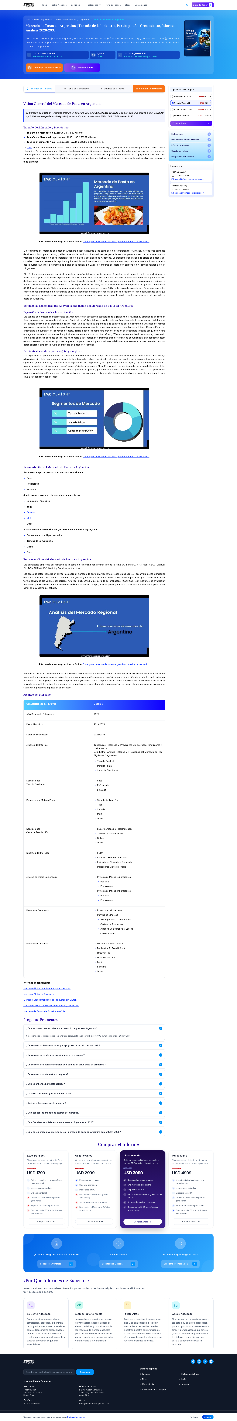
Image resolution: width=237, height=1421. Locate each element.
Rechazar (194, 1417)
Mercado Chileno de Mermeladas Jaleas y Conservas (51, 1005)
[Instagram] (199, 1361)
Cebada (31, 512)
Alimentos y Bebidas (43, 19)
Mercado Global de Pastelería (38, 994)
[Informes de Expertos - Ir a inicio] (28, 5)
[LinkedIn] (211, 1361)
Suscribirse (85, 1372)
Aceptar (207, 1417)
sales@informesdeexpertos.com (189, 179)
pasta (29, 147)
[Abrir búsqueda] (187, 5)
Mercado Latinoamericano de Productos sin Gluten (50, 999)
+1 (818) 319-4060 (182, 176)
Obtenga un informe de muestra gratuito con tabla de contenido (116, 241)
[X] (205, 1361)
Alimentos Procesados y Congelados (73, 19)
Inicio (28, 19)
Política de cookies (76, 1417)
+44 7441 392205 (182, 189)
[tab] (39, 88)
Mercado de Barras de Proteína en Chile (44, 1011)
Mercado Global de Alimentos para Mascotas (46, 988)
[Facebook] (193, 1361)
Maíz (29, 518)
